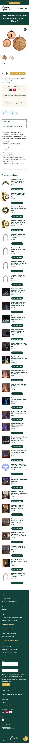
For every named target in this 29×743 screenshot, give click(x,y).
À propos (4, 702)
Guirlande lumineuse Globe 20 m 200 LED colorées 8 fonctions (17, 506)
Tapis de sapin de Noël (8, 636)
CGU (3, 615)
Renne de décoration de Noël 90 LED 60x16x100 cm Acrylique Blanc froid (19, 304)
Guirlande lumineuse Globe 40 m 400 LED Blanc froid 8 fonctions (19, 493)
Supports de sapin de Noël (9, 633)
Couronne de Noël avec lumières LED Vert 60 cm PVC (18, 208)
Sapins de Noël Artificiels (8, 630)
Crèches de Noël (6, 646)
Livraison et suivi (6, 598)
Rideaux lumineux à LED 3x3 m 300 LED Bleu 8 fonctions (18, 452)
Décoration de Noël (13, 78)
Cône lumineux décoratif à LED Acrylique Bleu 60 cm (19, 412)
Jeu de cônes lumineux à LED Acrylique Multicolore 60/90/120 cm (19, 372)
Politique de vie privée (8, 604)
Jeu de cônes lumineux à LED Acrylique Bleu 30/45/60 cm (18, 425)
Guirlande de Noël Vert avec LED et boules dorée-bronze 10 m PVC (19, 263)
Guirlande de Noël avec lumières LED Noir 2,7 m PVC (18, 195)
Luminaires (4, 655)
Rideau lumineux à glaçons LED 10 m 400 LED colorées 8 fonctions (19, 438)
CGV (3, 612)
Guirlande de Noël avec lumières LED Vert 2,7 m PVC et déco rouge (18, 222)
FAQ (3, 606)
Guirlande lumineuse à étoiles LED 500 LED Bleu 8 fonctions (19, 547)
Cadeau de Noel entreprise (9, 705)
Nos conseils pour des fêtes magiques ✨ (12, 694)
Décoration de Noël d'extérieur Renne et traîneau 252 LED (17, 331)
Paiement (4, 609)
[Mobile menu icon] (25, 8)
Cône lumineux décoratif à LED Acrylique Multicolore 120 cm (19, 385)
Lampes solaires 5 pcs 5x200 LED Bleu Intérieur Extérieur (18, 399)
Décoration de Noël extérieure (10, 652)
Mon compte (5, 699)
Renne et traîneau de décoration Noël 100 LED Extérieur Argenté (18, 317)
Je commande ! (14, 3)
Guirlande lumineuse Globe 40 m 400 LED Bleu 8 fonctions (19, 479)
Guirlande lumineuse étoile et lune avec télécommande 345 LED (18, 534)
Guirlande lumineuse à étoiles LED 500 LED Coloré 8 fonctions (18, 520)
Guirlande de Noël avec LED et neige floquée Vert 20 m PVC (19, 575)
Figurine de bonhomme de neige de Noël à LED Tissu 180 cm (19, 358)
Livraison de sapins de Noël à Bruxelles (12, 617)
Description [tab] (6, 121)
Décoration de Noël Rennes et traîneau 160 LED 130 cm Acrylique (18, 290)
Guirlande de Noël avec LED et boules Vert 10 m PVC (18, 249)
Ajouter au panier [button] (17, 189)
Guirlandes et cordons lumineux (10, 649)
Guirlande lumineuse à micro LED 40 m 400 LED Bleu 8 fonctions (18, 466)
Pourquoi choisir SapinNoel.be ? (10, 620)
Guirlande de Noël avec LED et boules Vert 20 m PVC (18, 276)
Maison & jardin (10, 80)
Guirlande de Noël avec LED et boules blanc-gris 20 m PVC (18, 235)
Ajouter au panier (18, 73)
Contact (4, 697)
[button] (25, 29)
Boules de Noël (6, 644)
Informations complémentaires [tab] (12, 126)
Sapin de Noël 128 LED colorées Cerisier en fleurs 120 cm (19, 561)
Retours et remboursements (9, 601)
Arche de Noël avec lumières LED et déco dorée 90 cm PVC (17, 181)
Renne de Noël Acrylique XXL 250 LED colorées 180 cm (19, 344)
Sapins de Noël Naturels (8, 628)
